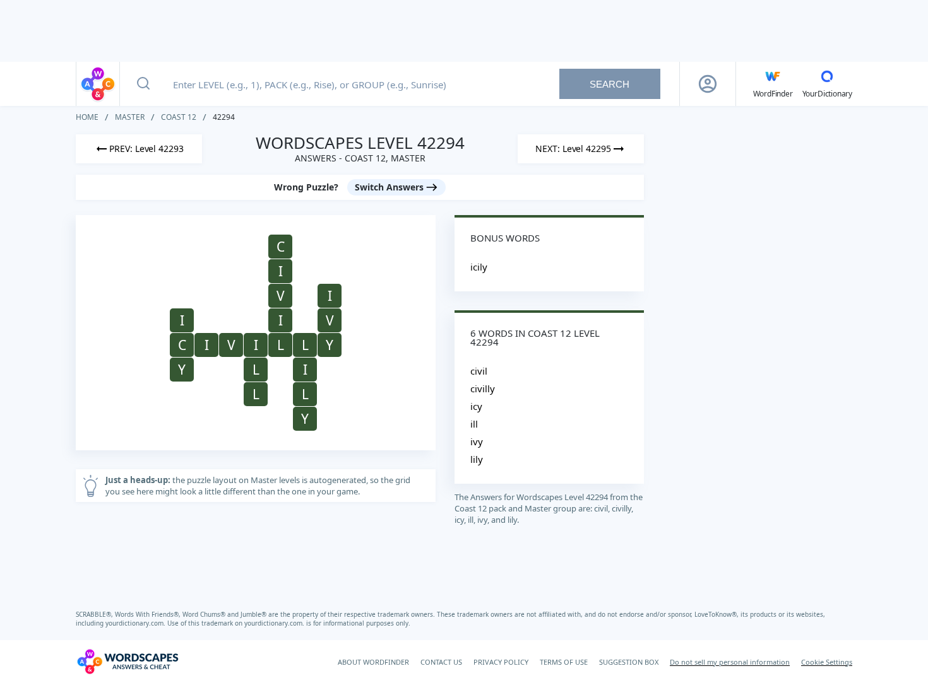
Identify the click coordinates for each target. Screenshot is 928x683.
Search (609, 84)
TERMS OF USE (564, 662)
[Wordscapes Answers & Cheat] (98, 84)
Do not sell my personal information (730, 662)
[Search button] (143, 84)
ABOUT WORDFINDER (373, 662)
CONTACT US (441, 662)
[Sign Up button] (708, 84)
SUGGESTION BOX (628, 662)
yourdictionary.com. (136, 623)
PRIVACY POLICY (500, 662)
